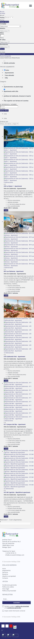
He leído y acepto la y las (17, 607)
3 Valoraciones (8, 267)
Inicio (4, 568)
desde (6, 208)
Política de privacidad (9, 591)
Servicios (5, 572)
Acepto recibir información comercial (15, 611)
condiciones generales (14, 608)
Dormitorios (4, 44)
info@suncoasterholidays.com (14, 555)
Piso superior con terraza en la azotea (16, 101)
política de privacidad (22, 606)
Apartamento (9, 73)
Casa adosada (9, 75)
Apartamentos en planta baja (13, 87)
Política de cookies (8, 587)
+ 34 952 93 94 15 (10, 553)
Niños (2, 33)
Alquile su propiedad (9, 576)
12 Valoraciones (9, 353)
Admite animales (9, 63)
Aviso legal (5, 589)
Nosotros (5, 574)
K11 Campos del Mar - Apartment (15, 424)
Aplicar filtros (4, 110)
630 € (9, 378)
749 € (9, 446)
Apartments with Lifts (11, 91)
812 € (9, 514)
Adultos (2, 28)
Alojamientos (6, 570)
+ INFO (6, 210)
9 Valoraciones (8, 182)
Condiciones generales (9, 585)
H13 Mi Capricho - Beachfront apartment (17, 492)
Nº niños (2, 40)
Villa (6, 78)
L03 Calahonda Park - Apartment (14, 356)
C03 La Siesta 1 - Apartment (13, 186)
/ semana (15, 208)
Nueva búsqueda (5, 56)
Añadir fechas (4, 22)
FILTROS (2, 13)
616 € (9, 293)
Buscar (2, 11)
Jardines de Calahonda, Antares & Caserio (17, 96)
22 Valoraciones (9, 488)
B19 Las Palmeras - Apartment (14, 271)
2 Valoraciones (8, 420)
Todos (7, 70)
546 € (9, 208)
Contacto (5, 578)
